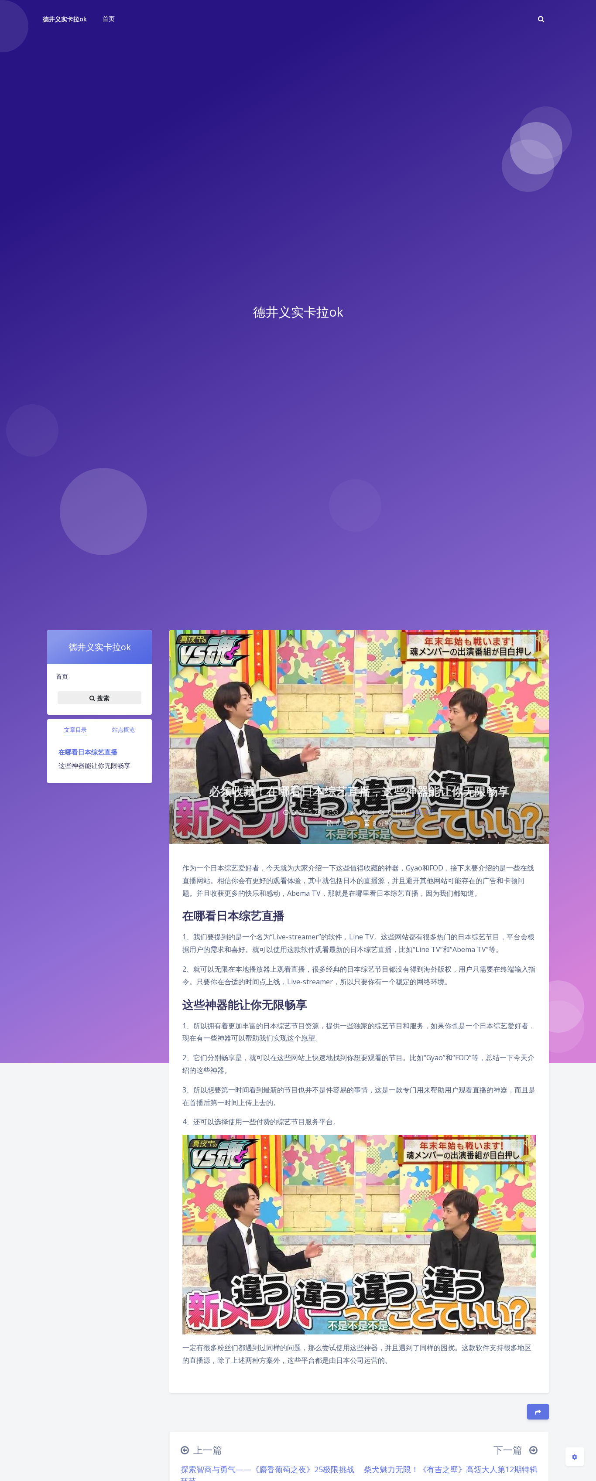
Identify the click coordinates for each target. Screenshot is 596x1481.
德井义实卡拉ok (65, 19)
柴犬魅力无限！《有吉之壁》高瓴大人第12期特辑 (451, 1469)
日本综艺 (422, 812)
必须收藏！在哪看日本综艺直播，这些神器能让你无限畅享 (359, 791)
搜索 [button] (102, 697)
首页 (62, 676)
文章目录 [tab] (75, 730)
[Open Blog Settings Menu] (574, 1456)
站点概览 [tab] (123, 730)
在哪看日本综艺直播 (87, 751)
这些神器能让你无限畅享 (94, 765)
